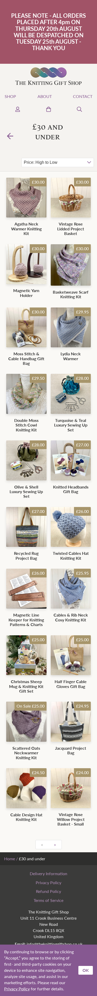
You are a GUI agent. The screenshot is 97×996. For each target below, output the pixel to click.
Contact (82, 96)
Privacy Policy (48, 882)
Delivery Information (48, 873)
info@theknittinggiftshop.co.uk (55, 944)
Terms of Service (48, 900)
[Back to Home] (10, 135)
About (45, 96)
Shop (10, 96)
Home (9, 859)
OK (86, 970)
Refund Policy (48, 891)
